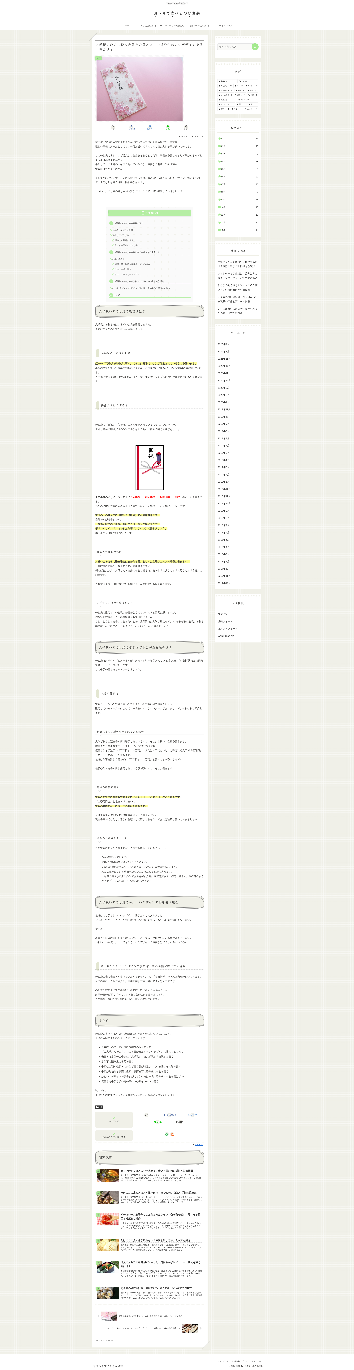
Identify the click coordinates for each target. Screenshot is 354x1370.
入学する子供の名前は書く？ (128, 245)
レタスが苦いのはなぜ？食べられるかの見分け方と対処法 (237, 311)
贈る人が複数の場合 (124, 240)
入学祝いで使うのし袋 (122, 230)
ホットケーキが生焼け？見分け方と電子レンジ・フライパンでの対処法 (237, 275)
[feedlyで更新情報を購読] (166, 1134)
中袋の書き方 (118, 259)
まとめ (117, 295)
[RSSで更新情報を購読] (172, 1134)
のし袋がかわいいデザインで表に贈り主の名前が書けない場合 (141, 288)
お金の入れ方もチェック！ (127, 274)
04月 (100, 1107)
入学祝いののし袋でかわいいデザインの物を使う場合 (139, 281)
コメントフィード (228, 628)
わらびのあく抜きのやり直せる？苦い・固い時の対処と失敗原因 (237, 287)
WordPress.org (226, 636)
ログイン (223, 614)
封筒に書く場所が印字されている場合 (132, 264)
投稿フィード (225, 621)
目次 (147, 213)
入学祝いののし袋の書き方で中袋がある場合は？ (137, 252)
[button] (186, 127)
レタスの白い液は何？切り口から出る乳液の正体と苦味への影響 (237, 299)
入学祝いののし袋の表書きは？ (128, 223)
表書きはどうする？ (121, 235)
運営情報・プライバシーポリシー (246, 1361)
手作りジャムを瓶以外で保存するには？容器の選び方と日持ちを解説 (237, 264)
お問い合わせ (223, 1361)
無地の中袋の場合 (123, 269)
